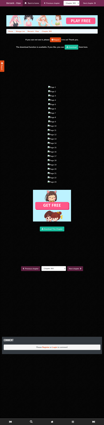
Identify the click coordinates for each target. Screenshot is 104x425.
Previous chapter (53, 3)
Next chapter (88, 3)
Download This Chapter (53, 229)
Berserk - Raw (13, 3)
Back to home (32, 3)
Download (72, 47)
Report (56, 40)
